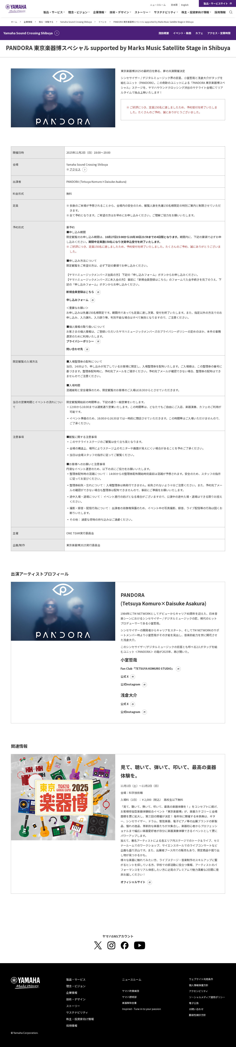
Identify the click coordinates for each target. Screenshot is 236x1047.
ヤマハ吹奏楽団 (130, 991)
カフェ (199, 33)
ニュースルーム (158, 4)
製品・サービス (76, 979)
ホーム (14, 21)
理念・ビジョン (76, 986)
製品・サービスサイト (216, 3)
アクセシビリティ (198, 991)
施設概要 (164, 33)
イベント (102, 21)
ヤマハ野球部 (129, 997)
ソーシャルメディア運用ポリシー (207, 997)
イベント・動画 (182, 33)
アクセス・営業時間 (218, 33)
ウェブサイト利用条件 (201, 979)
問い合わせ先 (74, 349)
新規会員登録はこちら (80, 292)
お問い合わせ (196, 1009)
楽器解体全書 (129, 1003)
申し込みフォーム (77, 300)
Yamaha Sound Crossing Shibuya (76, 21)
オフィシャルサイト (133, 882)
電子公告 (194, 1003)
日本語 (174, 4)
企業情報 (28, 21)
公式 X (125, 676)
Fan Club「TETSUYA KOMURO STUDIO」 (147, 668)
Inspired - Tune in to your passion (141, 1009)
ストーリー (73, 1006)
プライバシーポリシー (80, 341)
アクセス (75, 169)
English (184, 4)
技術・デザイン (76, 999)
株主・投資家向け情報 (80, 1019)
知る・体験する (46, 21)
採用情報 (220, 12)
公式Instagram (130, 684)
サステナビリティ (77, 1012)
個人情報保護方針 (198, 985)
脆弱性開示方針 (197, 1015)
